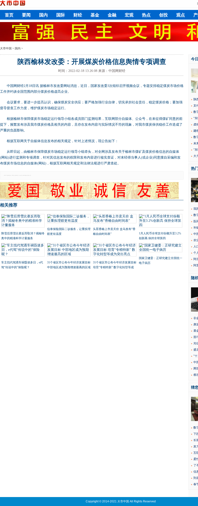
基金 (95, 15)
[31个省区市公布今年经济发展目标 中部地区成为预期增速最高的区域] (69, 250)
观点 (180, 15)
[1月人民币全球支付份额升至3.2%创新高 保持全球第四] (160, 221)
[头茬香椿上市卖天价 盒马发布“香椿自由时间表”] (114, 219)
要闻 (26, 15)
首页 (9, 15)
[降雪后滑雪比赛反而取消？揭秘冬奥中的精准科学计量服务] (23, 221)
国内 (43, 15)
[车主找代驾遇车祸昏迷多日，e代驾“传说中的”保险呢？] (23, 250)
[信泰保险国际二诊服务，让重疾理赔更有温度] (69, 219)
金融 (112, 15)
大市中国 (6, 48)
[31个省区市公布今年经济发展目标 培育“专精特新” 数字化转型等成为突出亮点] (114, 250)
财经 (77, 15)
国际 (60, 15)
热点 (146, 15)
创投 (163, 15)
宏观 (129, 15)
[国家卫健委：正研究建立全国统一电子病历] (160, 248)
